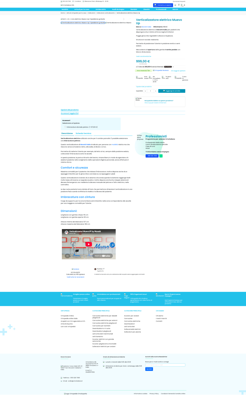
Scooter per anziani (131, 316)
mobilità (115, 144)
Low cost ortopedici (68, 326)
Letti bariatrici (97, 336)
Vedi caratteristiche (143, 56)
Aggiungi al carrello (173, 91)
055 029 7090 (67, 1)
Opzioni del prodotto (144, 86)
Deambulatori (129, 324)
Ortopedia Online (67, 316)
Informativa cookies (140, 394)
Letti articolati (129, 326)
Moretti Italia (146, 27)
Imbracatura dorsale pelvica (82, 127)
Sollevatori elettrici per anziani (103, 346)
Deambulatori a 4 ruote (101, 328)
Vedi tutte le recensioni (75, 277)
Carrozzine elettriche (132, 321)
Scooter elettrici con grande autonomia (103, 340)
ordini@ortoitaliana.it (75, 381)
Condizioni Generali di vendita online (173, 394)
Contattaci (78, 1)
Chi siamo (159, 316)
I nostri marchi (161, 318)
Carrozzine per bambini (101, 326)
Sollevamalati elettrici (132, 329)
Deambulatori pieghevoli (101, 331)
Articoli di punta (67, 324)
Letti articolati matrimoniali (102, 334)
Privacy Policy (154, 394)
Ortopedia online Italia (69, 318)
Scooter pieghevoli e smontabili (104, 344)
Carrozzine (128, 318)
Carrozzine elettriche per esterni (104, 320)
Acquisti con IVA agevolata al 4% (73, 321)
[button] (179, 4)
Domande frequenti (179, 1)
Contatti (159, 321)
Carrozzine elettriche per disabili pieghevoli (104, 317)
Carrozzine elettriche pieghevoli (104, 323)
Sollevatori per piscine (132, 332)
